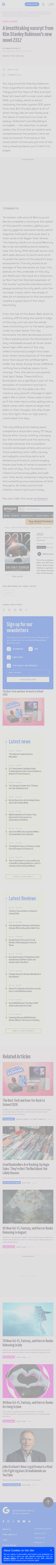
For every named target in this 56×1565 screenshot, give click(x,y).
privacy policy (10, 1558)
